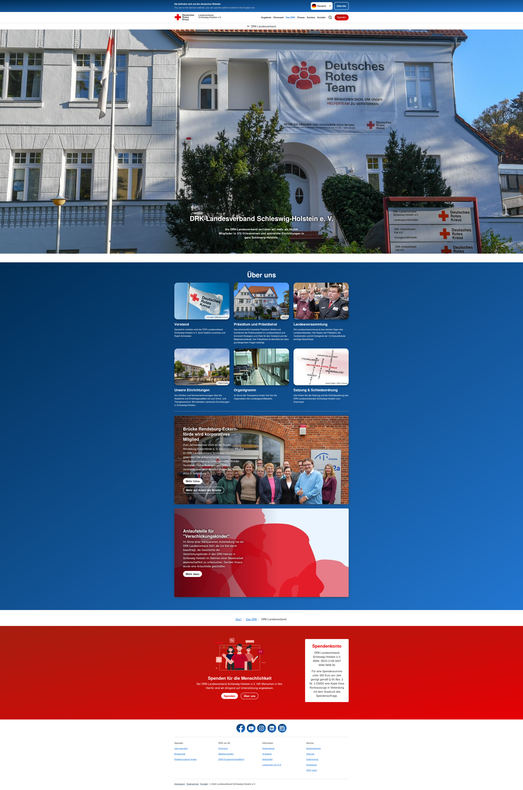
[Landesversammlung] (321, 301)
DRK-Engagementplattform (231, 759)
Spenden (341, 17)
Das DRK (290, 17)
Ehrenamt (278, 17)
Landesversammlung (310, 324)
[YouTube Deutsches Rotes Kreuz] (251, 728)
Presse (301, 17)
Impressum (311, 764)
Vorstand (181, 324)
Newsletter (267, 759)
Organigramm (245, 389)
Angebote (266, 17)
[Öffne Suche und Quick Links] (330, 17)
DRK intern (311, 770)
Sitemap (310, 753)
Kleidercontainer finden (185, 759)
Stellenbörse (268, 748)
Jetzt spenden (181, 748)
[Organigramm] (261, 367)
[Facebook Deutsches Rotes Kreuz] (240, 728)
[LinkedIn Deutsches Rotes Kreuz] (271, 728)
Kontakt (321, 17)
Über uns (249, 696)
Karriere (311, 17)
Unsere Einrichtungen (192, 389)
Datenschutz (312, 759)
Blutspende (179, 753)
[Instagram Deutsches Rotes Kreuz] (261, 728)
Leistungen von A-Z (271, 764)
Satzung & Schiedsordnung (316, 389)
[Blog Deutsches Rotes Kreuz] (282, 728)
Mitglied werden (226, 753)
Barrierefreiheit (313, 748)
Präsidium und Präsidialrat (255, 324)
